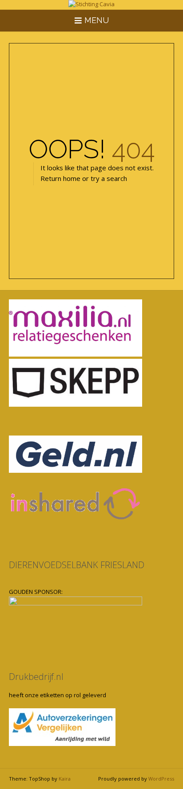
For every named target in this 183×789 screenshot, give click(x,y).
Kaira (65, 778)
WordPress (161, 778)
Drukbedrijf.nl (36, 677)
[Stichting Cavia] (91, 4)
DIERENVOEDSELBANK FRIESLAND (76, 565)
